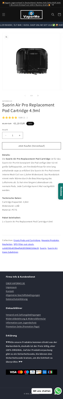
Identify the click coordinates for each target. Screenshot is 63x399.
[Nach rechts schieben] (38, 95)
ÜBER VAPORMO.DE (15, 283)
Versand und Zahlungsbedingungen (23, 314)
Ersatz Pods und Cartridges (27, 240)
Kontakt (10, 291)
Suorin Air (52, 248)
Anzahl (5, 129)
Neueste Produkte (50, 240)
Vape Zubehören (10, 252)
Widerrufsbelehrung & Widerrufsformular (26, 318)
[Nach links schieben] (25, 95)
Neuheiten (7, 244)
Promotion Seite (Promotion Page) (22, 326)
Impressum (11, 287)
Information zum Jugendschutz (21, 322)
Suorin (43, 248)
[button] (3, 14)
